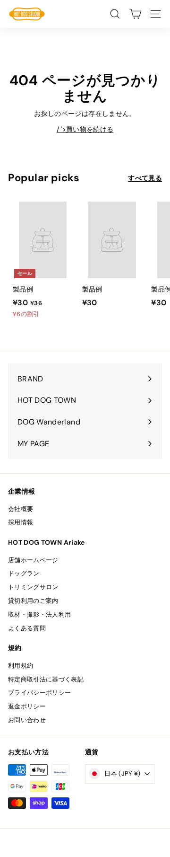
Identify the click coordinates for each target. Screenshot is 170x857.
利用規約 (20, 666)
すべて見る (145, 178)
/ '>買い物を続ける (85, 129)
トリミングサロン (33, 587)
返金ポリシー (27, 706)
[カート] (135, 14)
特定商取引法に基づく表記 (46, 679)
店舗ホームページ (33, 560)
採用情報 (20, 522)
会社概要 (20, 509)
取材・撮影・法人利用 (39, 614)
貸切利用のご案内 (33, 601)
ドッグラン (24, 573)
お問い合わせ (27, 720)
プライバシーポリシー (39, 693)
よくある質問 (27, 628)
